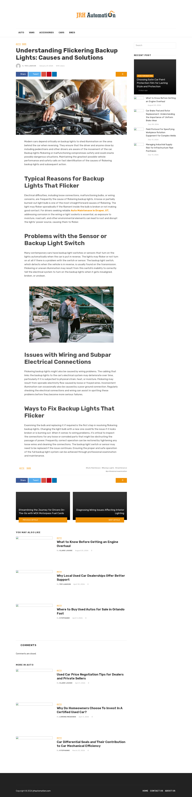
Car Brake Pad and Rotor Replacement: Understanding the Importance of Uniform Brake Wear (160, 115)
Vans (31, 32)
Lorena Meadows (67, 717)
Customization (145, 76)
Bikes (72, 32)
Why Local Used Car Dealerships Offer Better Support (91, 577)
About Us (170, 791)
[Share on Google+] (43, 74)
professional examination (117, 471)
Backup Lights (108, 468)
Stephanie (64, 618)
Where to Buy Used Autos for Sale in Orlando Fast (91, 611)
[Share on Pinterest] (49, 74)
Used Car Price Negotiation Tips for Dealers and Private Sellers (90, 676)
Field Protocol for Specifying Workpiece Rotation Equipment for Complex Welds (161, 132)
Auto (21, 32)
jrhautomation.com (42, 791)
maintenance (121, 468)
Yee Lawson (30, 66)
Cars (61, 32)
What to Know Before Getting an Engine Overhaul (87, 544)
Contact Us (156, 791)
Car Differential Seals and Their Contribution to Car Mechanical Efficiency (91, 744)
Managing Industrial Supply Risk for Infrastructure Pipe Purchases (159, 147)
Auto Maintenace (93, 468)
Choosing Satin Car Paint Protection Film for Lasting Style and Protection (152, 83)
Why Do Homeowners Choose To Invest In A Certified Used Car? (89, 710)
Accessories (46, 32)
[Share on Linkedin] (54, 74)
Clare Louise (65, 550)
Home (145, 791)
